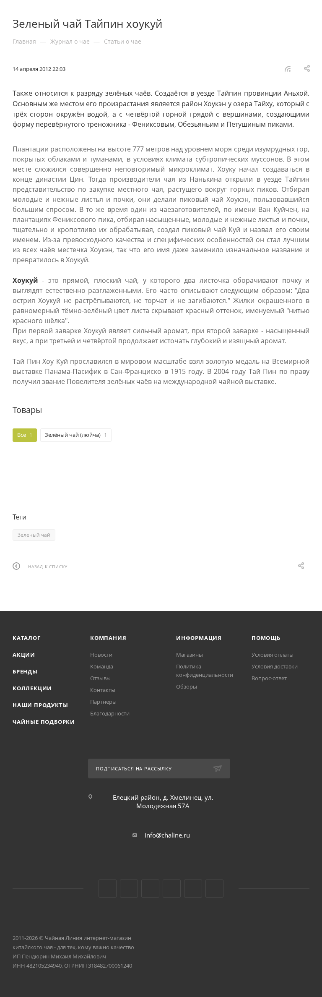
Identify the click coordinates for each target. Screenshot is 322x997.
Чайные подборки (44, 722)
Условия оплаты (272, 654)
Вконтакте (108, 889)
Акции (24, 654)
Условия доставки (275, 666)
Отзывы (100, 678)
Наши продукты (40, 705)
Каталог (27, 638)
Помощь (266, 638)
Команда (101, 666)
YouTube (129, 889)
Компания (108, 638)
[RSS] (288, 68)
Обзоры (186, 686)
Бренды (25, 671)
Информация (199, 638)
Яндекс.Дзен (172, 889)
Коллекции (32, 688)
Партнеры (103, 701)
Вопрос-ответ (269, 678)
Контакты (102, 690)
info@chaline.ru (167, 835)
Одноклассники (150, 889)
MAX (214, 889)
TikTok (193, 889)
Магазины (189, 654)
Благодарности (110, 713)
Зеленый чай (34, 534)
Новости (101, 654)
